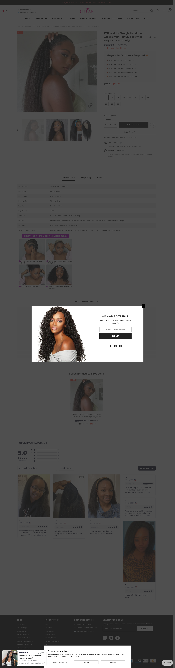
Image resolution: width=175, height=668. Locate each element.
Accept (86, 662)
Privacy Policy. (74, 656)
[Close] (143, 306)
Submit (115, 336)
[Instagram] (115, 345)
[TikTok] (120, 345)
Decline (113, 662)
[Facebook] (110, 345)
